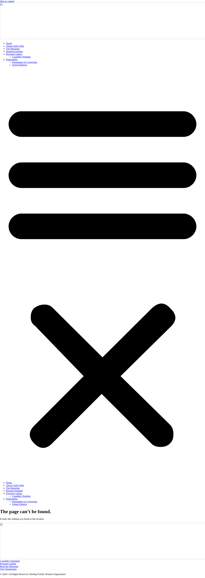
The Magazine (13, 48)
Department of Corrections (24, 62)
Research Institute (14, 51)
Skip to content (7, 1)
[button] (102, 274)
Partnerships (12, 59)
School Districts (19, 65)
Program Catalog (14, 54)
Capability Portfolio (21, 57)
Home (9, 43)
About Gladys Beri (15, 46)
